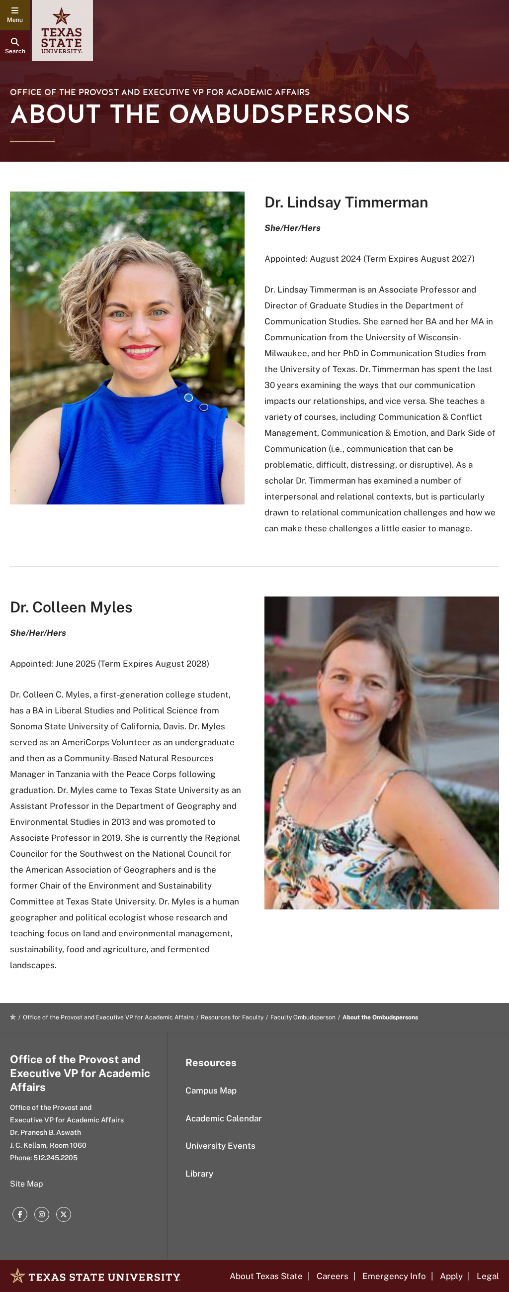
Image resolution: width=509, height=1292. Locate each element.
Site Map (26, 1184)
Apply (451, 1276)
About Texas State (266, 1276)
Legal (488, 1276)
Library (199, 1174)
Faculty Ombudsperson (303, 1017)
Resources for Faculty (232, 1017)
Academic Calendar (223, 1118)
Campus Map (211, 1090)
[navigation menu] (15, 15)
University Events (220, 1146)
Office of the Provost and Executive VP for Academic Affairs (160, 92)
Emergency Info (394, 1276)
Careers (332, 1276)
